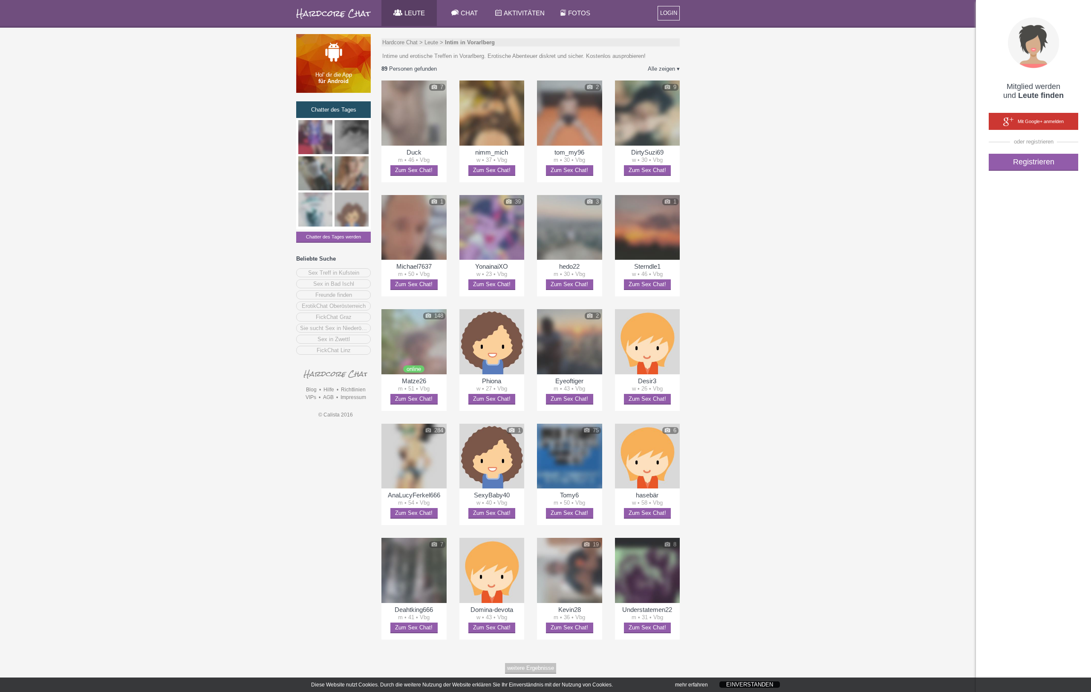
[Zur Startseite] (334, 19)
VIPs (311, 397)
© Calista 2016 (335, 415)
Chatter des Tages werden (333, 236)
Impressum (353, 397)
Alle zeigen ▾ (664, 69)
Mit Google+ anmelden (1041, 121)
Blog (311, 390)
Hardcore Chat (400, 42)
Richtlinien (353, 390)
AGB (328, 397)
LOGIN (668, 13)
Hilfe (328, 390)
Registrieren (1033, 162)
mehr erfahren (691, 685)
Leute (431, 42)
